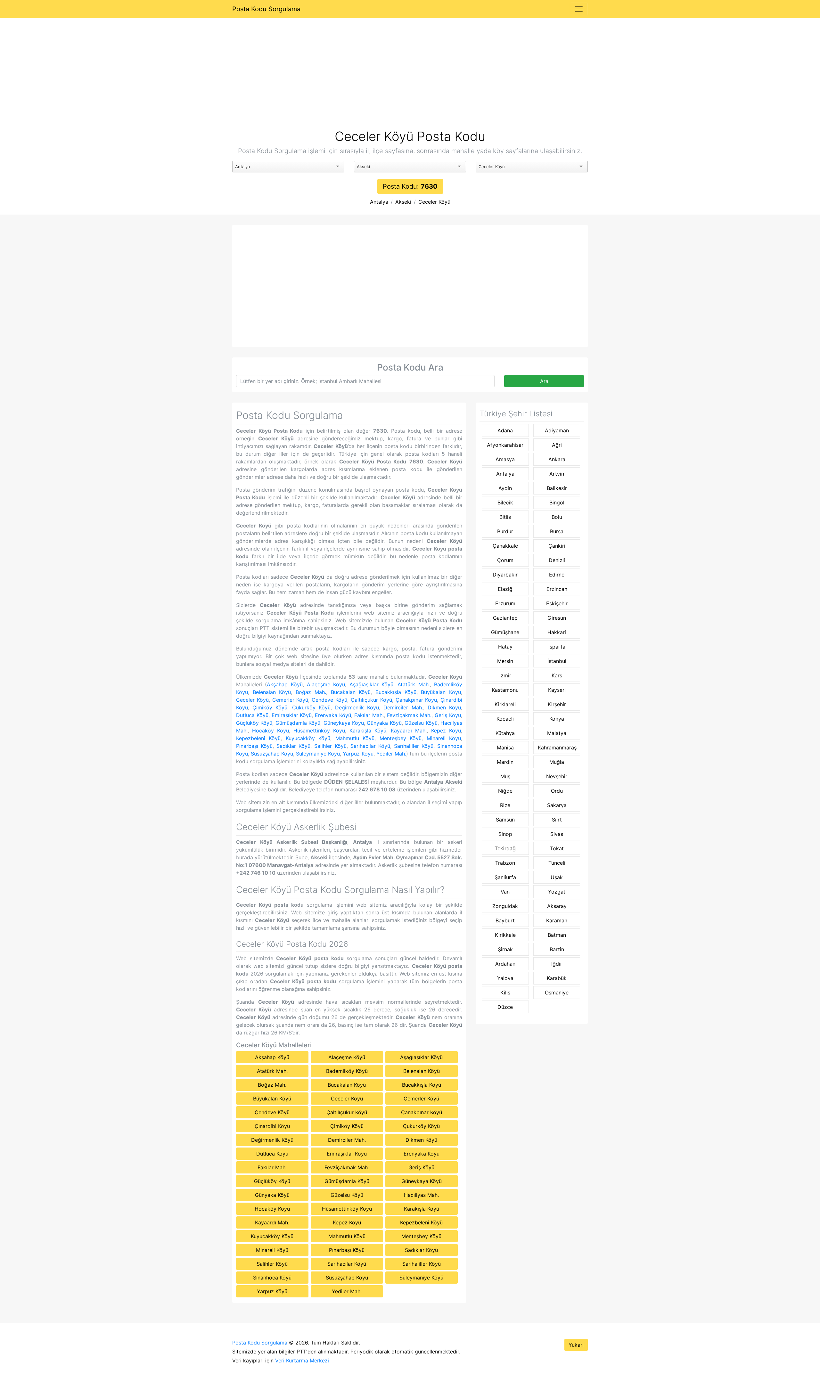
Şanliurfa (505, 877)
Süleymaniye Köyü (318, 753)
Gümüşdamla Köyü (297, 723)
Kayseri (557, 690)
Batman (557, 935)
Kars (557, 675)
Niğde (505, 791)
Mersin (505, 661)
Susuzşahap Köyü (272, 753)
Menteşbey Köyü (401, 738)
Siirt (557, 819)
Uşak (557, 877)
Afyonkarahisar (505, 445)
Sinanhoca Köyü (272, 1277)
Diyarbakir (505, 574)
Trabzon (505, 863)
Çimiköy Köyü (269, 707)
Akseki (403, 202)
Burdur (505, 531)
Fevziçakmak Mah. (409, 715)
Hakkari (556, 632)
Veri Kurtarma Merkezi (302, 1360)
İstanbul (556, 661)
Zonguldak (505, 906)
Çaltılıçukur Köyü (371, 700)
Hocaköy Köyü (270, 730)
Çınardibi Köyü (272, 1126)
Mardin (505, 762)
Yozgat (556, 891)
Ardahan (505, 963)
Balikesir (557, 488)
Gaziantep (505, 618)
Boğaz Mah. (311, 692)
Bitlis (505, 517)
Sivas (556, 834)
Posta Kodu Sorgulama (266, 9)
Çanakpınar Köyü (416, 700)
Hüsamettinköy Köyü (319, 730)
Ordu (557, 791)
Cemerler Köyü (290, 700)
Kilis (505, 992)
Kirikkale (505, 935)
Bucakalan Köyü (351, 692)
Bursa (556, 531)
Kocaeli (505, 718)
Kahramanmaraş (557, 747)
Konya (556, 718)
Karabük (557, 978)
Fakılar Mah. (369, 715)
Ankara (556, 459)
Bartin (557, 949)
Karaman (556, 920)
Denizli (557, 560)
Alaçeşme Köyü (326, 684)
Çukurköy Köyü (311, 707)
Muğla (556, 762)
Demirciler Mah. (403, 707)
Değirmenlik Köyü (357, 707)
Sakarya (557, 805)
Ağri (557, 445)
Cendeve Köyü (329, 700)
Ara (544, 381)
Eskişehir (557, 603)
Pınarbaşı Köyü (254, 746)
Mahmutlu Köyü (354, 738)
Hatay (505, 646)
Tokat (557, 848)
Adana (505, 430)
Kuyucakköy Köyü (308, 738)
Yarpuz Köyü (358, 753)
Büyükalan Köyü (441, 692)
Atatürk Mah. (414, 684)
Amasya (505, 459)
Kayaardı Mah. (409, 730)
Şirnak (505, 949)
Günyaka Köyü (384, 723)
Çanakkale (505, 546)
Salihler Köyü (330, 746)
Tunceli (556, 863)
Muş (505, 776)
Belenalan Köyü (272, 692)
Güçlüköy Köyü (254, 723)
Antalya (379, 202)
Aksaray (557, 906)
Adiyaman (557, 430)
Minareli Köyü (444, 738)
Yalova (505, 978)
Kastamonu (505, 690)
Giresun (556, 618)
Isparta (556, 646)
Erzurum (505, 603)
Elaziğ (505, 589)
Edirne (556, 574)
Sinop (505, 834)
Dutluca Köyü (252, 715)
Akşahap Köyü (284, 684)
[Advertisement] (410, 81)
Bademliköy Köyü (347, 1071)
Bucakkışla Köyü (395, 692)
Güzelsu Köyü (421, 723)
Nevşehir (556, 776)
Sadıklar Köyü (293, 746)
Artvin (556, 473)
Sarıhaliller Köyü (413, 746)
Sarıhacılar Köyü (370, 746)
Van (505, 891)
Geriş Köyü (448, 715)
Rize (505, 805)
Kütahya (505, 733)
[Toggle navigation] (579, 9)
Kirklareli (505, 704)
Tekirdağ (505, 848)
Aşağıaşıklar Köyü (371, 684)
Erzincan (556, 589)
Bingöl (556, 502)
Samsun (505, 819)
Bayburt (505, 920)
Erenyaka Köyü (333, 715)
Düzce (505, 1007)
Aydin (505, 488)
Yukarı (576, 1345)
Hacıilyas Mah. (421, 1195)
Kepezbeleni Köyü (258, 738)
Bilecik (505, 502)
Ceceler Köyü (434, 202)
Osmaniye (557, 992)
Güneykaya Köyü (344, 723)
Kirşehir (557, 704)
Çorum (505, 560)
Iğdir (556, 963)
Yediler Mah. (391, 753)
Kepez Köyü (446, 730)
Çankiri (556, 546)
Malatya (556, 733)
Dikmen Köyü (444, 707)
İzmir (505, 675)
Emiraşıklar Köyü (292, 715)
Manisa (505, 747)
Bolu (557, 517)
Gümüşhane (505, 632)
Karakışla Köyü (367, 730)
